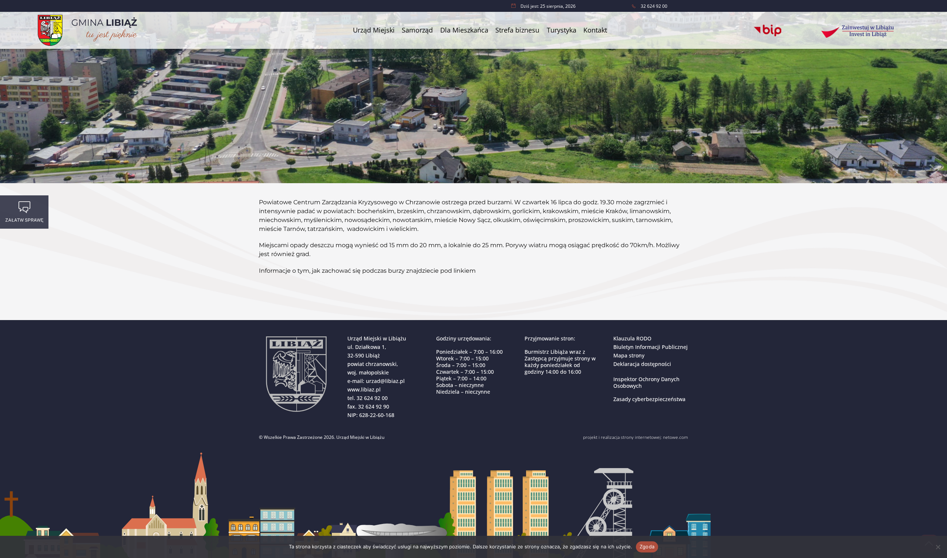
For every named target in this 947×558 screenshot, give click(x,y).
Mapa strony (628, 355)
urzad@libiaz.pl (385, 380)
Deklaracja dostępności (642, 363)
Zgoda (647, 546)
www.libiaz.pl (364, 389)
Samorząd (417, 30)
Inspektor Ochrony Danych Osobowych (646, 382)
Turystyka (561, 30)
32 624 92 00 (372, 397)
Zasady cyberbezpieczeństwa (649, 399)
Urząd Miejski (374, 30)
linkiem (464, 270)
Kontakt (595, 30)
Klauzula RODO (632, 338)
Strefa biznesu (517, 30)
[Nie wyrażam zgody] (937, 547)
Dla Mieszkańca (464, 30)
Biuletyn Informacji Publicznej (650, 346)
